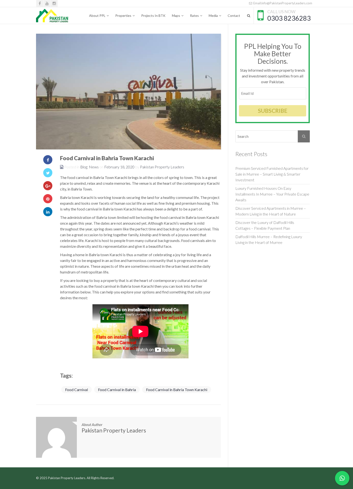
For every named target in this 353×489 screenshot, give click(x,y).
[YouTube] (46, 3)
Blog (83, 167)
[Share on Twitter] (47, 172)
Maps (176, 15)
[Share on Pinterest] (47, 198)
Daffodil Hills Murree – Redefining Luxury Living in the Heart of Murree (268, 239)
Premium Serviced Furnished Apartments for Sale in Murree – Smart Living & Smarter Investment (272, 174)
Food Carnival (76, 389)
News (94, 167)
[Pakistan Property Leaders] (52, 15)
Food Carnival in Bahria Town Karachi (176, 389)
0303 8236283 (289, 18)
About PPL (97, 15)
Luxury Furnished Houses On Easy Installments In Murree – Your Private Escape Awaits (272, 194)
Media (213, 15)
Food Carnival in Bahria (117, 389)
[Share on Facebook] (47, 159)
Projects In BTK (153, 15)
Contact (234, 15)
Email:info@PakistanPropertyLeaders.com (282, 3)
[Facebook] (39, 3)
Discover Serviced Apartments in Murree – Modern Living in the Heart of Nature (270, 211)
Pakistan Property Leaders (162, 167)
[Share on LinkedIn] (47, 211)
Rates (194, 15)
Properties (123, 15)
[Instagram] (54, 3)
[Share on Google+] (47, 185)
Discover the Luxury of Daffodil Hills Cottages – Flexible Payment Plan (265, 225)
